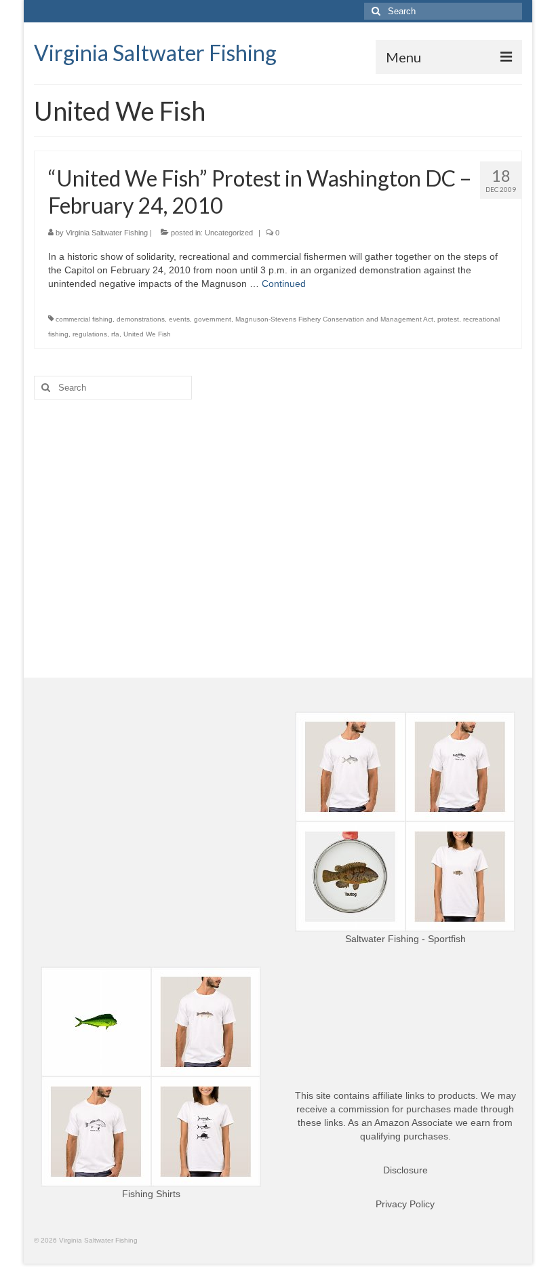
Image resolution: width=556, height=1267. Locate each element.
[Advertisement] (278, 515)
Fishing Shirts (151, 1193)
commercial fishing (84, 319)
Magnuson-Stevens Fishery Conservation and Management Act (334, 319)
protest (448, 319)
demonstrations (141, 319)
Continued (284, 283)
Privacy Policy (405, 1203)
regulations (90, 334)
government (212, 319)
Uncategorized (229, 233)
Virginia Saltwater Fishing (155, 52)
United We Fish (147, 334)
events (179, 319)
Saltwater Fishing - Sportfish (405, 938)
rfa (115, 334)
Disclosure (405, 1170)
